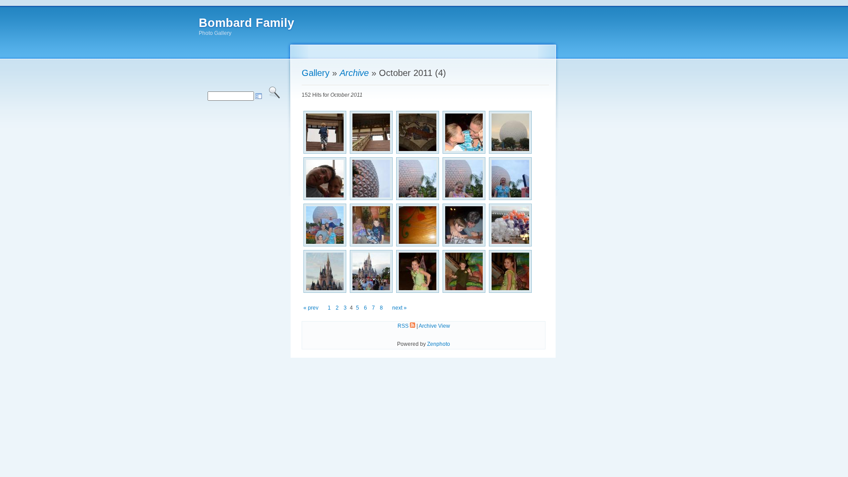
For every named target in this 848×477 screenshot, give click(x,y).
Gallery (315, 73)
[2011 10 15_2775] (371, 132)
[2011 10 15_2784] (510, 132)
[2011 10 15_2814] (417, 225)
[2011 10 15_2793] (464, 178)
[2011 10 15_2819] (464, 225)
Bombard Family (246, 23)
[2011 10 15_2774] (324, 132)
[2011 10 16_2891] (324, 271)
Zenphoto (438, 344)
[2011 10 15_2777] (417, 132)
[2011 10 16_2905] (464, 271)
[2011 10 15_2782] (464, 132)
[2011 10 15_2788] (324, 178)
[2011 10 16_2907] (510, 271)
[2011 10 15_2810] (371, 225)
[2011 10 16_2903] (417, 271)
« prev (310, 308)
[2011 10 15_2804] (324, 225)
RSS (404, 326)
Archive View (434, 326)
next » (399, 308)
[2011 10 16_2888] (510, 225)
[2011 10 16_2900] (371, 271)
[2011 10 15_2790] (371, 178)
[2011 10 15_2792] (417, 178)
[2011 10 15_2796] (510, 178)
